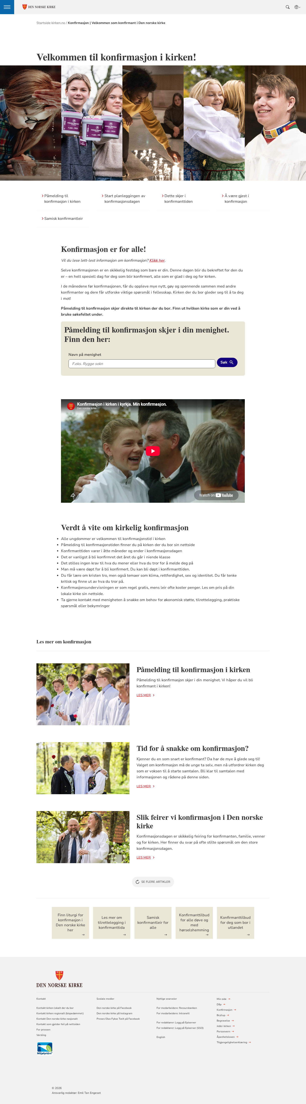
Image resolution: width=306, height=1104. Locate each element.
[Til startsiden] (59, 978)
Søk (223, 362)
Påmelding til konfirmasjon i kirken (193, 669)
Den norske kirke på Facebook (114, 1008)
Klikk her (156, 260)
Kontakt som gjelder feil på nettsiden (58, 1024)
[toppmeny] (7, 7)
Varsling (41, 1035)
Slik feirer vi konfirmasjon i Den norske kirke (200, 821)
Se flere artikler (155, 882)
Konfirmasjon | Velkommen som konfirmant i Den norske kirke (116, 23)
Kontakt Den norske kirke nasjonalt (57, 1018)
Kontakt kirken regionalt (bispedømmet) (60, 1013)
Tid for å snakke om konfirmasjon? (193, 748)
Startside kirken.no (50, 23)
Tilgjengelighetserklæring (232, 1042)
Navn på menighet (84, 354)
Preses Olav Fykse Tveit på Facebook (118, 1018)
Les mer (144, 695)
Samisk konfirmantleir (63, 218)
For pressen (43, 1029)
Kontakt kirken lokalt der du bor (55, 1008)
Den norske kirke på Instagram (114, 1013)
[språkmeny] (298, 7)
